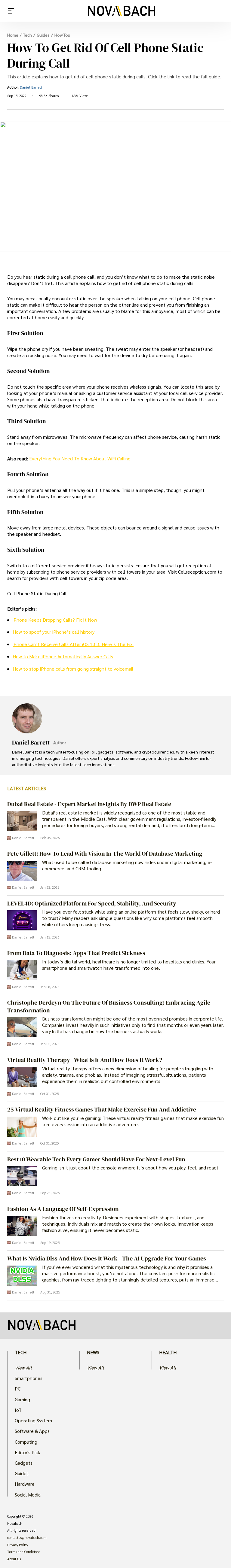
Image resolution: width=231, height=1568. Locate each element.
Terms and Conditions (23, 1552)
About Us (14, 1559)
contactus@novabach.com (27, 1537)
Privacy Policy (17, 1545)
